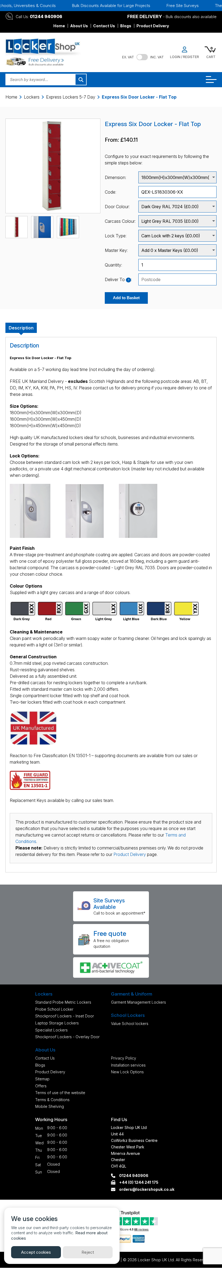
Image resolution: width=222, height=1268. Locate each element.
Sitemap (42, 1079)
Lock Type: (115, 235)
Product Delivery (152, 25)
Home (59, 25)
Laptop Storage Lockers (57, 1023)
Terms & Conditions (52, 1099)
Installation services (128, 1065)
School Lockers (128, 1015)
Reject (87, 1252)
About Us (79, 25)
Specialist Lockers (51, 1030)
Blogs (125, 25)
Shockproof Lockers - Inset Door (64, 1016)
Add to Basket (126, 297)
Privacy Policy (123, 1058)
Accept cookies (36, 1252)
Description (21, 328)
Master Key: (116, 250)
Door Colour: (117, 206)
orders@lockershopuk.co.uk (146, 1189)
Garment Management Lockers (138, 1002)
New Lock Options (127, 1072)
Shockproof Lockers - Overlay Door (67, 1036)
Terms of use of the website (60, 1092)
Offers (41, 1086)
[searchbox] (177, 279)
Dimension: (115, 177)
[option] (102, 5)
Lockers (32, 97)
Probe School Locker (54, 1009)
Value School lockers (129, 1023)
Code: (110, 192)
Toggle (142, 57)
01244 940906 (46, 16)
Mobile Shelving (49, 1106)
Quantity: (113, 265)
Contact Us (104, 25)
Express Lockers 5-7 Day (70, 97)
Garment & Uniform (131, 994)
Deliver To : (118, 279)
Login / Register (184, 57)
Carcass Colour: (120, 221)
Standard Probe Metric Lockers (63, 1002)
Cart (211, 57)
